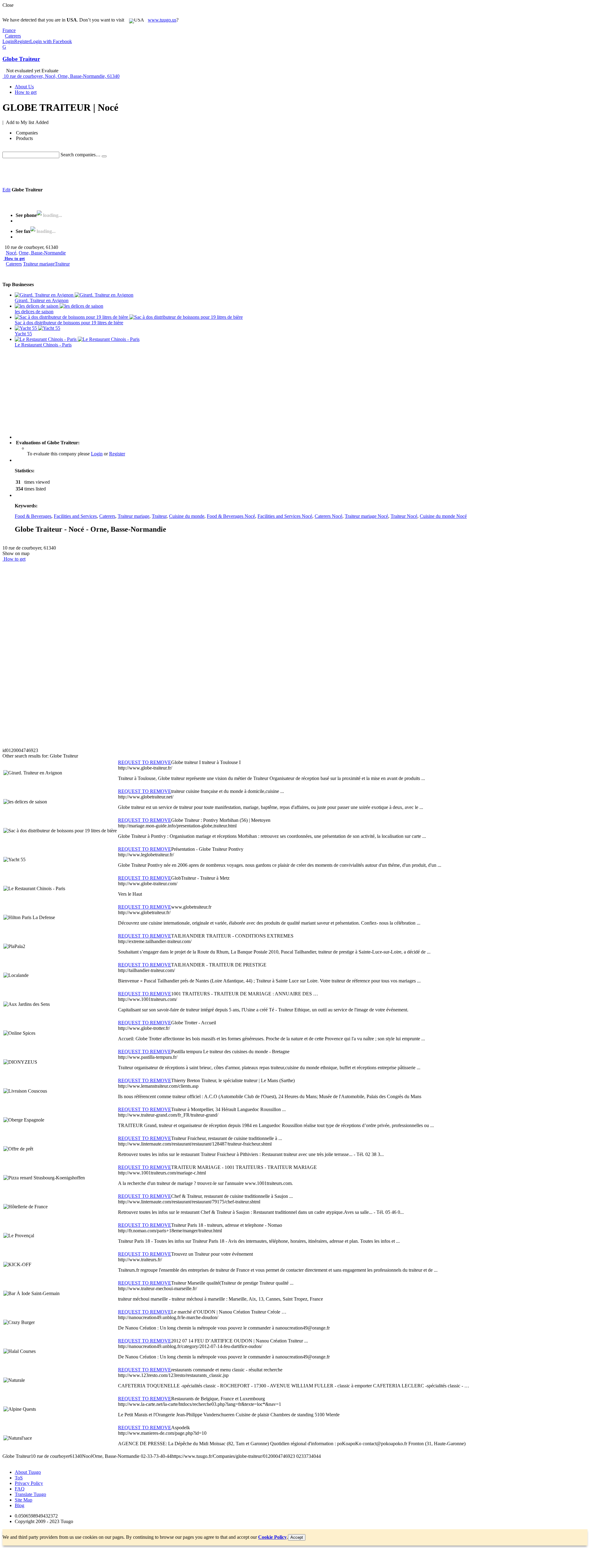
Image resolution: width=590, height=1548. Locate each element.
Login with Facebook (51, 41)
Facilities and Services (75, 516)
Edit (6, 189)
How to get (15, 258)
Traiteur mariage (39, 263)
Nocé (11, 252)
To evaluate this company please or (76, 453)
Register (22, 41)
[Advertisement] (114, 172)
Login (8, 41)
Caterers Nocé (328, 516)
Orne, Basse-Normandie (42, 252)
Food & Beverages (33, 516)
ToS (19, 1477)
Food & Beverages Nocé (231, 516)
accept (296, 1537)
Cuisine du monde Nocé (443, 516)
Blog (19, 1505)
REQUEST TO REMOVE (144, 762)
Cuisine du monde (186, 516)
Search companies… (80, 154)
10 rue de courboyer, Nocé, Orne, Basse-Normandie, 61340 (62, 76)
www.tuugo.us (162, 19)
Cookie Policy (272, 1537)
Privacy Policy (29, 1483)
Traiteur (62, 263)
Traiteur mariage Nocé (366, 516)
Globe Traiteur (21, 59)
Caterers (14, 263)
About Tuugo (28, 1472)
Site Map (23, 1499)
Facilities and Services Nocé (285, 516)
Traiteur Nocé (404, 516)
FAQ (20, 1488)
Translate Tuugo (30, 1494)
